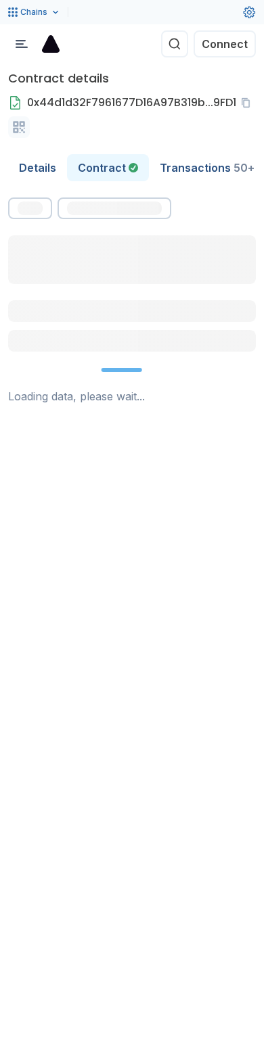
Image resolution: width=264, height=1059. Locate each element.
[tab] (108, 167)
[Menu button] (21, 43)
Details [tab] (37, 167)
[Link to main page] (51, 44)
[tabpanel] (132, 300)
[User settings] (249, 12)
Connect (225, 44)
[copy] (248, 103)
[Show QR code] (19, 127)
